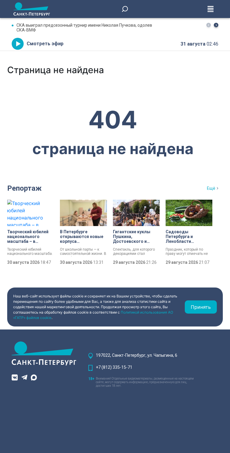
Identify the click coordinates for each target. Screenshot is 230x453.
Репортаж (24, 188)
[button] (216, 25)
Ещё (211, 188)
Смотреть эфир (45, 43)
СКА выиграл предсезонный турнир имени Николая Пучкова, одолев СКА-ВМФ (84, 27)
